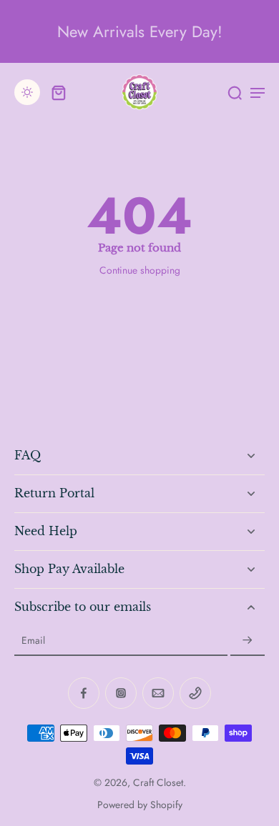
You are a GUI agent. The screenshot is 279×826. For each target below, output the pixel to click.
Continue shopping (139, 270)
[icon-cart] (58, 92)
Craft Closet (158, 782)
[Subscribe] (247, 641)
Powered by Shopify (139, 804)
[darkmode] (27, 92)
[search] (234, 92)
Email (33, 640)
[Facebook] (83, 693)
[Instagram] (121, 693)
